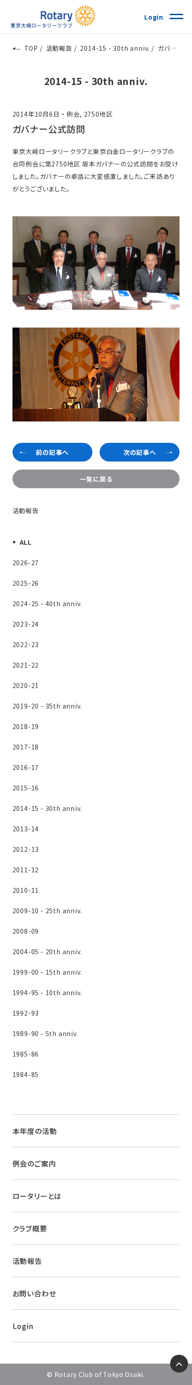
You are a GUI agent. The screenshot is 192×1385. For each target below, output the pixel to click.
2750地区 (98, 113)
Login (153, 16)
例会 (73, 113)
